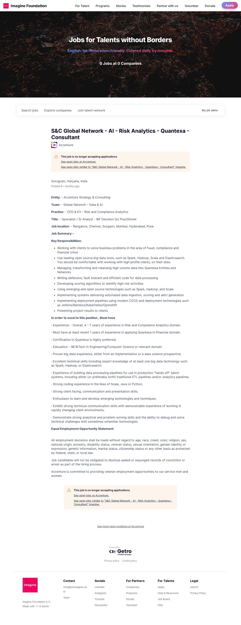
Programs (103, 6)
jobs (29, 110)
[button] (6, 6)
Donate (210, 6)
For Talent (82, 6)
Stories (121, 6)
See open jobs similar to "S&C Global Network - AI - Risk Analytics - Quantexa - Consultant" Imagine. (123, 166)
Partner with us (167, 6)
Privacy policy (111, 560)
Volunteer (191, 6)
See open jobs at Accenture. (78, 161)
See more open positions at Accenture (120, 526)
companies (58, 110)
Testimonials (141, 6)
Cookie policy (129, 560)
